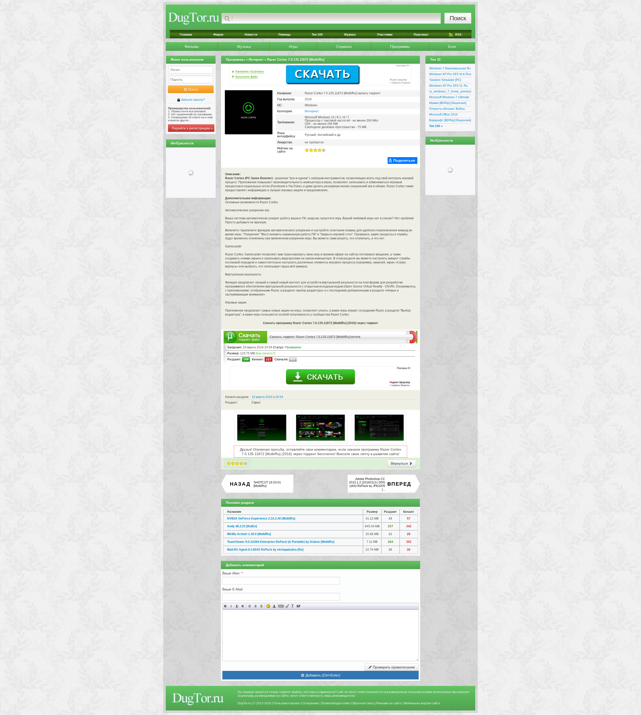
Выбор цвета (274, 606)
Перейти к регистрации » (192, 128)
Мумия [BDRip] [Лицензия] (447, 103)
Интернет (312, 111)
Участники (384, 34)
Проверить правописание (393, 667)
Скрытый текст (281, 606)
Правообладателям (335, 703)
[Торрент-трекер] (194, 18)
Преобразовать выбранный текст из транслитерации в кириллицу (292, 606)
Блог (452, 46)
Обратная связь (362, 703)
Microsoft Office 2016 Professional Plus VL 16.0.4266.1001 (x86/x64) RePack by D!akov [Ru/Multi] (448, 115)
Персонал (421, 34)
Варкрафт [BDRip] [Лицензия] (450, 120)
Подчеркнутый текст (237, 606)
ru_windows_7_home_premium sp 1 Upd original (450, 92)
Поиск (458, 18)
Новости (251, 34)
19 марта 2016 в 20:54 (267, 397)
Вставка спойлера (298, 606)
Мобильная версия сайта (422, 703)
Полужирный (225, 606)
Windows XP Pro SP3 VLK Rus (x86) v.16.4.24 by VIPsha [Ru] (450, 74)
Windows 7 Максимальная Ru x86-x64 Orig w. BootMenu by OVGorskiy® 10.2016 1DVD (450, 69)
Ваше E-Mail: (232, 589)
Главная (186, 34)
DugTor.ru (244, 703)
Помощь (284, 34)
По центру (255, 606)
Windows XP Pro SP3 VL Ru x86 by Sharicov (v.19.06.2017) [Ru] (450, 86)
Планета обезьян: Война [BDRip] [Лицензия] (447, 109)
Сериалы (344, 46)
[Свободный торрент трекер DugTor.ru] (198, 699)
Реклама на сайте (389, 703)
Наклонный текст (231, 606)
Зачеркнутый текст (243, 606)
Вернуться (400, 463)
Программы (400, 46)
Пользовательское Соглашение (296, 703)
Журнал (350, 34)
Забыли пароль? (192, 99)
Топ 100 (317, 34)
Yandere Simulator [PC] (445, 80)
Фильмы (192, 46)
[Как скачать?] (265, 353)
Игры (293, 46)
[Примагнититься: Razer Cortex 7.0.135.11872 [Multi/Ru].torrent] (411, 337)
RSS (458, 34)
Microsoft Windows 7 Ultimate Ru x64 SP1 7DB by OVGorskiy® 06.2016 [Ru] (449, 97)
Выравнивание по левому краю (250, 606)
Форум (218, 34)
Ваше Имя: (232, 573)
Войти (192, 89)
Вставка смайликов (268, 606)
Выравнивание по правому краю (261, 606)
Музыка (244, 46)
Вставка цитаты (287, 606)
